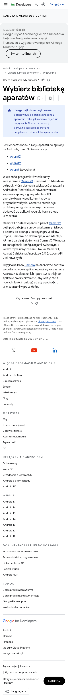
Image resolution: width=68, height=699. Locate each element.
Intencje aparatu (48, 132)
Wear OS (8, 469)
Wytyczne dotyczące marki (21, 672)
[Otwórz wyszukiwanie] (36, 4)
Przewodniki (49, 72)
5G (5, 448)
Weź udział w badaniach (17, 607)
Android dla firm (12, 375)
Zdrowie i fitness (12, 430)
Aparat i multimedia (14, 436)
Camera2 (55, 223)
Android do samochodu (16, 480)
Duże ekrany (10, 463)
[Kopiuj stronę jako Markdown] (50, 98)
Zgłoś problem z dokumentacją (21, 595)
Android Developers (13, 68)
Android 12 (9, 530)
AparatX (15, 157)
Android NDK (10, 574)
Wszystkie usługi (13, 653)
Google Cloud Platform (16, 647)
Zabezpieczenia (12, 380)
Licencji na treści (47, 321)
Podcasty (8, 404)
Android (7, 369)
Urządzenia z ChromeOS (17, 474)
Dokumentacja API (13, 563)
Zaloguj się (57, 4)
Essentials (34, 68)
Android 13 (9, 524)
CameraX (27, 181)
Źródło (7, 386)
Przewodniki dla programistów (20, 557)
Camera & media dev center (25, 15)
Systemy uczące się (14, 425)
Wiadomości (10, 392)
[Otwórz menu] (5, 4)
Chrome (7, 636)
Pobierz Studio (11, 568)
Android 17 (9, 501)
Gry (5, 419)
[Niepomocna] (48, 80)
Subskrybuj (56, 681)
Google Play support (14, 601)
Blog (5, 398)
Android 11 (9, 536)
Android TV (9, 486)
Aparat (14, 170)
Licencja (25, 666)
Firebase (8, 642)
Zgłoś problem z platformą (18, 589)
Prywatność (9, 442)
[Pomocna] (43, 80)
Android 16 (9, 507)
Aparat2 (15, 163)
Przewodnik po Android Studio (20, 551)
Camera (29, 265)
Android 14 (9, 519)
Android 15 (9, 513)
